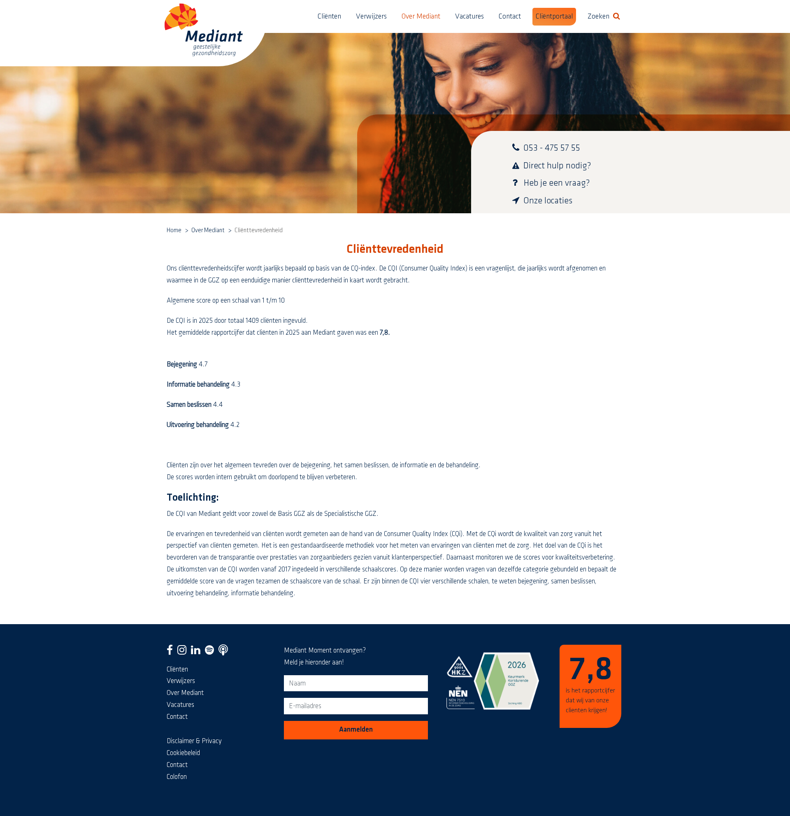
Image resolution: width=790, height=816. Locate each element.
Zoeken (605, 16)
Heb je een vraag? (557, 183)
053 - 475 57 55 (551, 148)
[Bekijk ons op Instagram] (183, 652)
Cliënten (329, 16)
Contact (510, 16)
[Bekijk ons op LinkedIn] (197, 652)
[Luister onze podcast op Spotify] (211, 652)
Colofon (177, 777)
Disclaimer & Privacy (194, 741)
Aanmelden (356, 729)
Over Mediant (421, 16)
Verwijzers (371, 16)
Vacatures (469, 16)
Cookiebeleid (183, 753)
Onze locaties (547, 200)
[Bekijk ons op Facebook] (171, 652)
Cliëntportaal (554, 16)
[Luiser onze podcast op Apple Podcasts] (224, 652)
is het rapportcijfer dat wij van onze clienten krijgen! (590, 683)
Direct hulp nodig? (557, 165)
